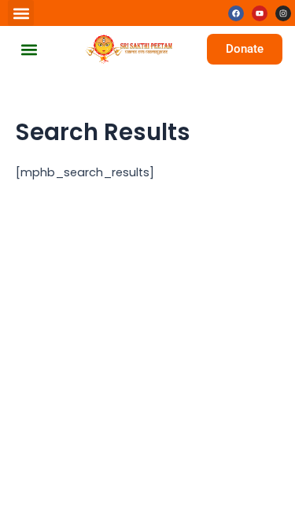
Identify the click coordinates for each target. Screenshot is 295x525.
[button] (21, 13)
